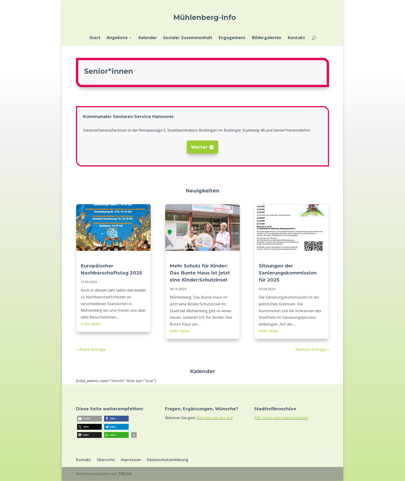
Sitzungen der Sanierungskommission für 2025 (288, 273)
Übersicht (106, 459)
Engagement (232, 38)
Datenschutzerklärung (167, 459)
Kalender (147, 38)
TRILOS (124, 473)
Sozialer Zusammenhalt (187, 38)
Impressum (131, 459)
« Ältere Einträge (90, 349)
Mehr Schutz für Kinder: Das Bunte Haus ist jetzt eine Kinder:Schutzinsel (200, 273)
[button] (89, 419)
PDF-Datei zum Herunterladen (281, 417)
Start (95, 38)
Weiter (199, 147)
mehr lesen (90, 323)
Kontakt (296, 38)
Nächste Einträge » (312, 349)
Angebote (117, 38)
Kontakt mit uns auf (215, 417)
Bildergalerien (266, 38)
